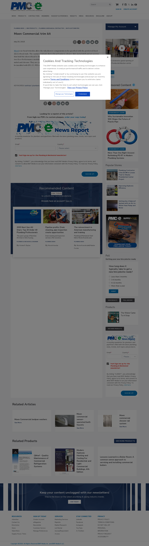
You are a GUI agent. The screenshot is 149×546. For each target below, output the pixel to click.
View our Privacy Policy (77, 87)
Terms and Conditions (59, 79)
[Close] (107, 57)
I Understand (83, 94)
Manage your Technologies (64, 94)
